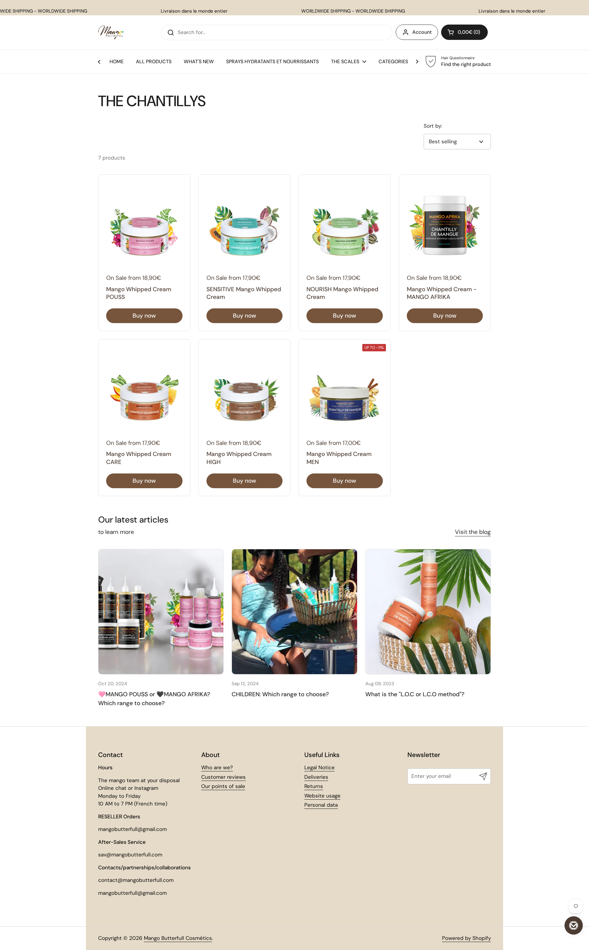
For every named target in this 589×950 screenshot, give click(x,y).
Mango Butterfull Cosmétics (178, 938)
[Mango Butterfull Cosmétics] (111, 32)
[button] (464, 32)
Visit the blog (473, 532)
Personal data (321, 804)
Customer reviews (223, 777)
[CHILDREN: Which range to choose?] (294, 611)
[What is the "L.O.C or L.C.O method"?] (428, 611)
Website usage (322, 795)
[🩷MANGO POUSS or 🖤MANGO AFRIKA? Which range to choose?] (161, 611)
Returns (313, 786)
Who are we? (217, 767)
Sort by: (433, 125)
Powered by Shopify (466, 938)
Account (422, 32)
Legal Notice (319, 767)
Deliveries (316, 777)
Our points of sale (223, 786)
